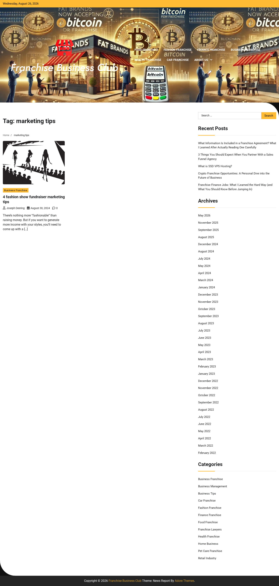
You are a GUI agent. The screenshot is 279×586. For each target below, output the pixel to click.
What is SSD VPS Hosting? (215, 166)
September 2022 (208, 402)
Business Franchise (245, 50)
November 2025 (208, 222)
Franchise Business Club (125, 581)
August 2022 (206, 409)
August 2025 (206, 237)
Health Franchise (148, 60)
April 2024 (204, 273)
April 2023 (204, 352)
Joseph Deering (15, 208)
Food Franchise (146, 50)
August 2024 (206, 251)
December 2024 (208, 244)
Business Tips (207, 493)
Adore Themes (184, 581)
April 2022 (204, 438)
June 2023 (204, 338)
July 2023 (204, 330)
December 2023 (208, 294)
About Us (201, 60)
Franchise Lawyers (210, 529)
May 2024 (204, 266)
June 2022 (204, 424)
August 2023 (206, 323)
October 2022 (206, 395)
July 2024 (204, 258)
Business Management (212, 486)
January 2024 (206, 287)
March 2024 (205, 280)
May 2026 (204, 215)
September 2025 (208, 230)
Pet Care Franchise (210, 551)
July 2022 (204, 417)
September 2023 (208, 316)
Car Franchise (178, 60)
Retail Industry (207, 558)
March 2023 (205, 359)
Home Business (208, 543)
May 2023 (204, 345)
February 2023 (207, 366)
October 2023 (206, 309)
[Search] (271, 55)
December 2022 (208, 381)
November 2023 (208, 302)
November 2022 (208, 388)
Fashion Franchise (178, 50)
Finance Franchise (211, 50)
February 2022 (207, 453)
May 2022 (204, 431)
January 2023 (206, 373)
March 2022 (205, 445)
